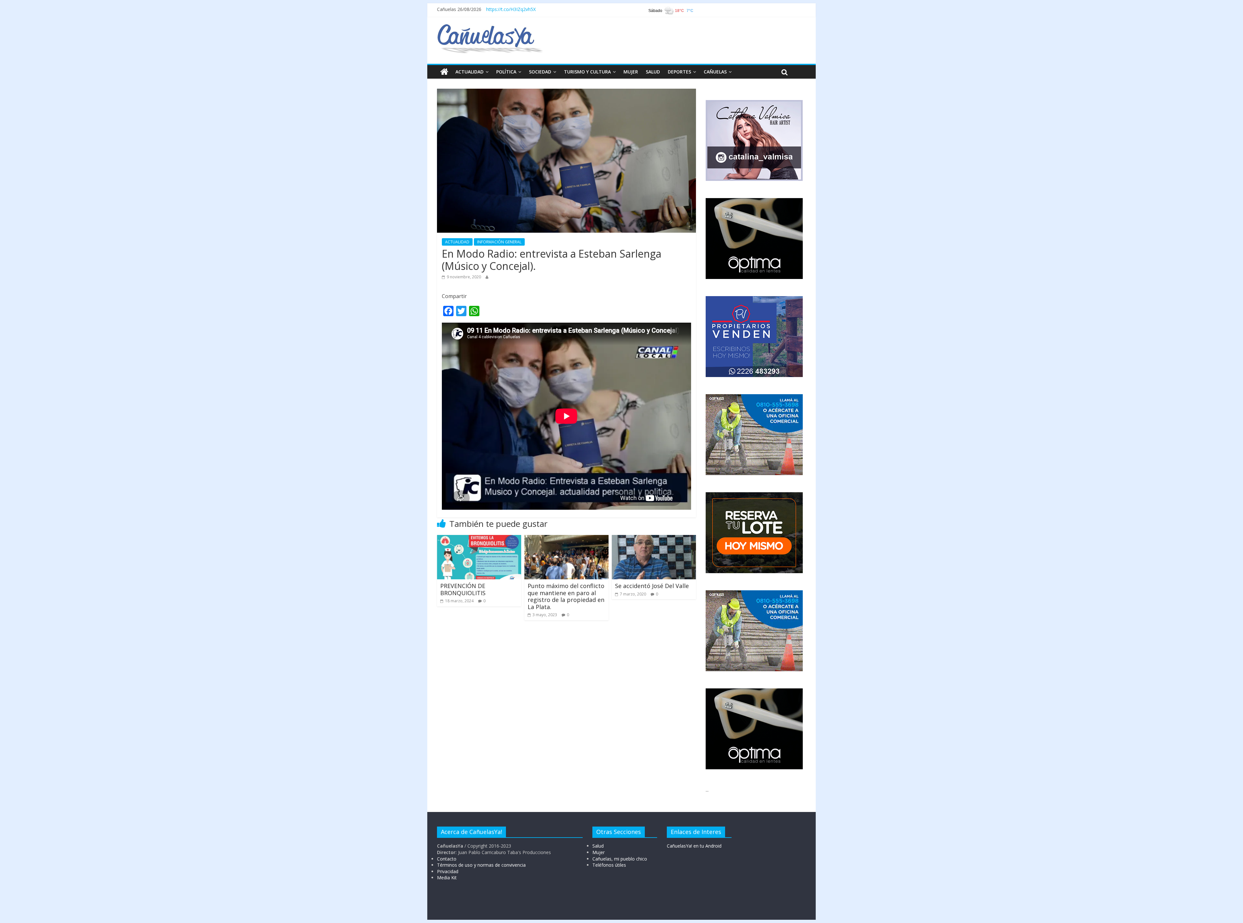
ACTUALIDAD (469, 72)
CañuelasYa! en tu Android (694, 846)
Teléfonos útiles (609, 865)
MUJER (630, 72)
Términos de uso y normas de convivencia (481, 865)
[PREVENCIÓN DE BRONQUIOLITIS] (479, 538)
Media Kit (447, 877)
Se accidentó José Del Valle (652, 586)
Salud (598, 846)
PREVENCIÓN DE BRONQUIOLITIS (463, 589)
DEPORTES (679, 72)
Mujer (598, 852)
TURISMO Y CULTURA (587, 72)
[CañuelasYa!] (490, 27)
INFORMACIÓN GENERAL (499, 242)
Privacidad (447, 871)
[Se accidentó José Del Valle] (654, 538)
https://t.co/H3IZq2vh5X (511, 9)
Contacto (446, 859)
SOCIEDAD (540, 72)
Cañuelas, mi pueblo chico (619, 859)
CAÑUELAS (715, 72)
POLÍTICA (506, 72)
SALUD (653, 72)
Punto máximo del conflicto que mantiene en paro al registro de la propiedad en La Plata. (566, 596)
